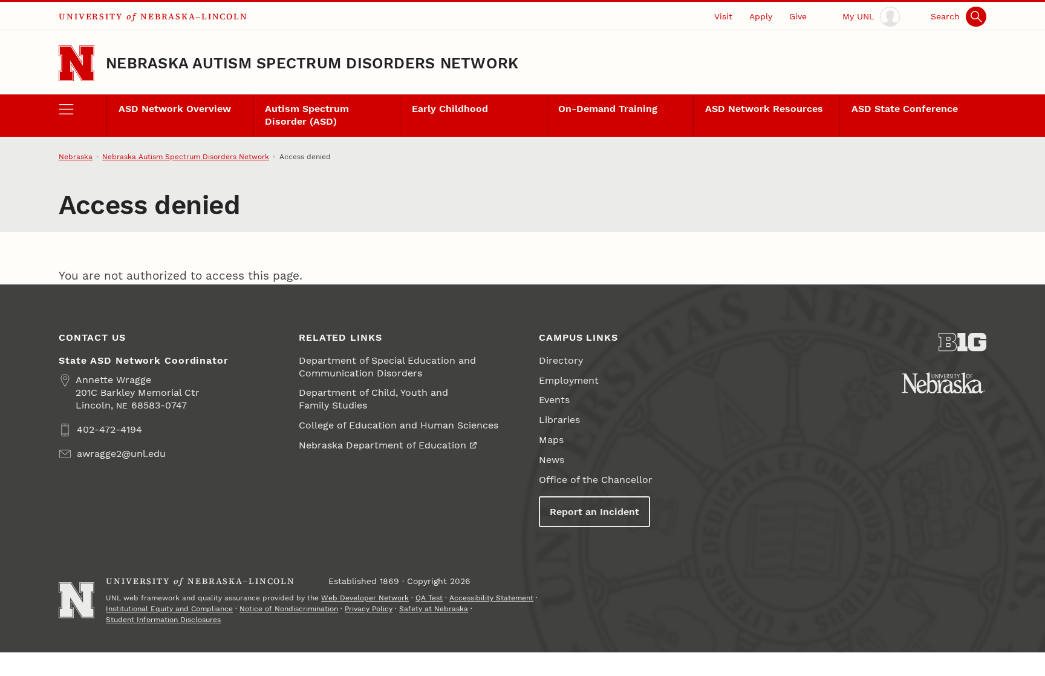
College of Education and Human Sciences (398, 425)
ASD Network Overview (175, 108)
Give (798, 16)
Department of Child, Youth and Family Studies (373, 399)
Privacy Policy (368, 609)
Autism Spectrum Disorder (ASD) (307, 115)
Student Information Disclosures (163, 619)
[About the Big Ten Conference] (962, 342)
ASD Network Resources (764, 108)
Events (554, 399)
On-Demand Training (607, 108)
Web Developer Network (365, 598)
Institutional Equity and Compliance (169, 609)
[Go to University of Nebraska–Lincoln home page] (76, 63)
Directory (561, 360)
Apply (760, 16)
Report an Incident (594, 511)
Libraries (559, 419)
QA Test (429, 598)
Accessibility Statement (491, 598)
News (551, 459)
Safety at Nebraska (433, 609)
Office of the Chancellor (596, 479)
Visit (723, 16)
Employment (569, 380)
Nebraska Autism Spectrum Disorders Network (312, 63)
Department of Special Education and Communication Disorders (387, 367)
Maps (551, 439)
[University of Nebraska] (943, 382)
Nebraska (76, 157)
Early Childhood (450, 108)
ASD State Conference (904, 108)
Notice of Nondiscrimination (288, 609)
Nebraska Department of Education (382, 445)
